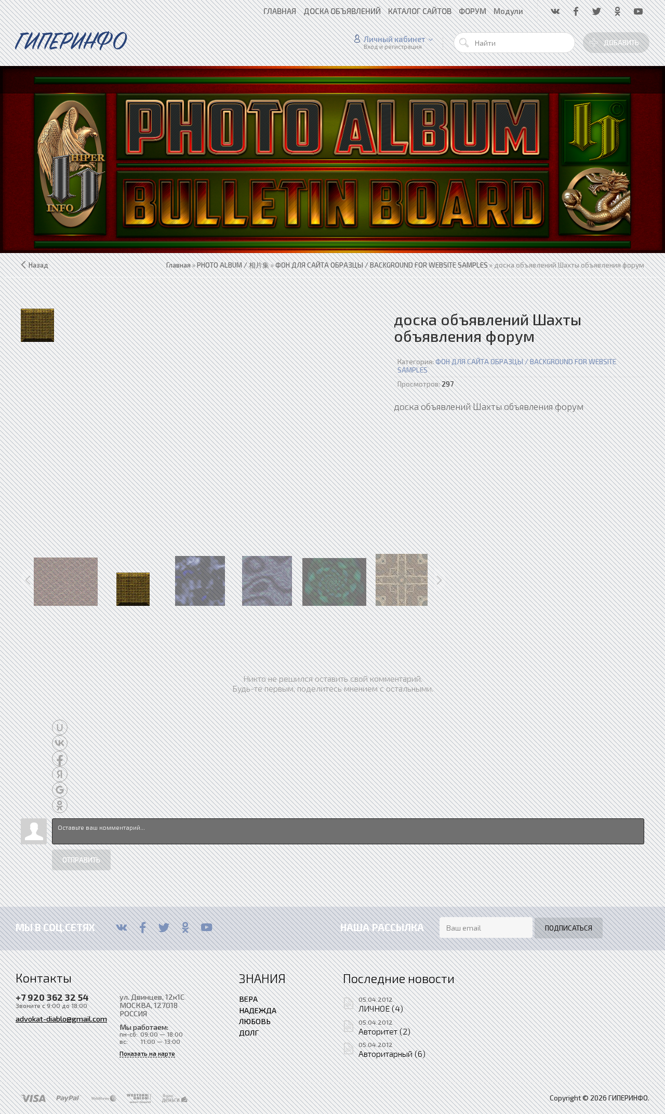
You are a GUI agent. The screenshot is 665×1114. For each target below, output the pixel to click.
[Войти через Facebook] (60, 758)
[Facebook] (142, 927)
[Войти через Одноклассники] (60, 805)
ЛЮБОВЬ (255, 1021)
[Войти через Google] (60, 790)
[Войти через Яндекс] (60, 774)
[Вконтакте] (121, 927)
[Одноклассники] (185, 927)
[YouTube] (206, 927)
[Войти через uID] (60, 727)
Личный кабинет (394, 39)
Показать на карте (147, 1053)
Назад (38, 265)
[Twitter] (164, 927)
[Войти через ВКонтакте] (60, 743)
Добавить (621, 42)
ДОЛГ (249, 1032)
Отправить (81, 860)
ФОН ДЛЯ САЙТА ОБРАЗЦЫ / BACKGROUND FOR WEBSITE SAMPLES (506, 365)
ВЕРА (248, 998)
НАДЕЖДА (257, 1010)
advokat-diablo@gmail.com (61, 1018)
